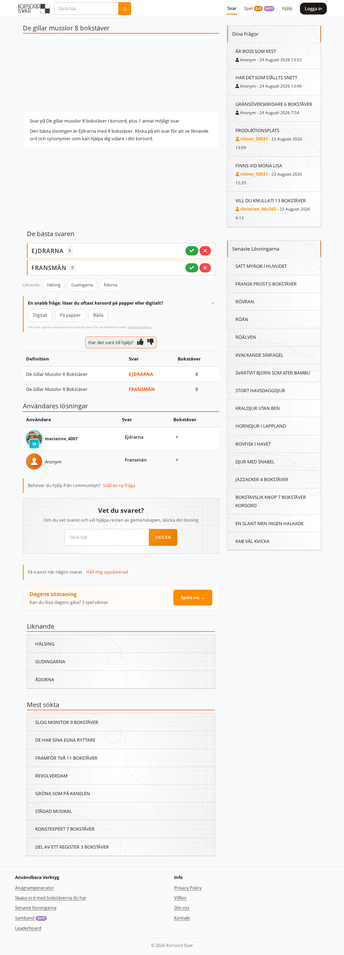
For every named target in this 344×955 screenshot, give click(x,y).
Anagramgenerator (34, 888)
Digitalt (40, 315)
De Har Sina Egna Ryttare (65, 740)
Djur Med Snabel (255, 461)
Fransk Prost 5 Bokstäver (266, 283)
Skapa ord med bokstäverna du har (51, 898)
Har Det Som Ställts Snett (266, 77)
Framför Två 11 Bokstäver (66, 758)
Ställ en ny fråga (119, 485)
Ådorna (110, 284)
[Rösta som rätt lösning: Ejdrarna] (191, 250)
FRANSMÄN (48, 268)
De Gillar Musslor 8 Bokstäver (57, 374)
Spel (258, 8)
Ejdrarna (141, 374)
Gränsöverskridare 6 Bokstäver (273, 104)
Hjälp (287, 8)
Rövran (244, 301)
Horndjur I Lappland (260, 426)
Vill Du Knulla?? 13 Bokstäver (270, 200)
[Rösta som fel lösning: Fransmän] (205, 267)
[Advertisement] (121, 73)
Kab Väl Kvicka (252, 541)
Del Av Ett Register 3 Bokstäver (72, 847)
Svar (231, 8)
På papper (70, 315)
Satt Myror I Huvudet (261, 266)
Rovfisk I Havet (253, 444)
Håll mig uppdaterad (107, 572)
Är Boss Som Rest (255, 51)
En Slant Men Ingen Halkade (269, 523)
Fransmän (142, 389)
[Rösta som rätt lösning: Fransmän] (191, 267)
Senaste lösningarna (35, 908)
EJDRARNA (47, 251)
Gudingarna (82, 284)
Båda (98, 315)
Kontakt (182, 918)
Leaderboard (28, 928)
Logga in (313, 9)
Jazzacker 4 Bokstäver (261, 479)
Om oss (181, 908)
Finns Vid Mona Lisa (258, 165)
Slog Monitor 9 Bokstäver (66, 722)
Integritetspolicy (140, 327)
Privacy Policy (188, 888)
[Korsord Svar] (33, 8)
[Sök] (124, 8)
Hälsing (53, 284)
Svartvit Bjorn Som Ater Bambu (272, 372)
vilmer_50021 (253, 139)
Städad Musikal (53, 811)
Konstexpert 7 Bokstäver (65, 829)
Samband (30, 918)
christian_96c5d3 (257, 209)
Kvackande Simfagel (259, 355)
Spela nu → (193, 597)
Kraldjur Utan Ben (257, 408)
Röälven (245, 337)
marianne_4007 (61, 439)
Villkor (180, 898)
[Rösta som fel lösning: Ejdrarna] (205, 250)
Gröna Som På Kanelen (62, 793)
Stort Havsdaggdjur (260, 390)
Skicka (163, 537)
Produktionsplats (257, 130)
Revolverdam (51, 775)
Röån (241, 319)
